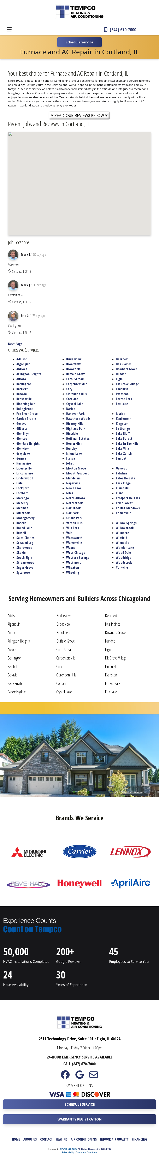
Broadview (73, 364)
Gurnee (21, 458)
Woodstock (124, 562)
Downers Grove (126, 369)
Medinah (22, 508)
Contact (46, 1139)
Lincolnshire (24, 473)
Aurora (21, 379)
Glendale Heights (28, 443)
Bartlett (22, 389)
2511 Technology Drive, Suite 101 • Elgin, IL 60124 (79, 1039)
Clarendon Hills (76, 394)
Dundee (121, 374)
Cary (69, 389)
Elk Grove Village (127, 384)
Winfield (121, 537)
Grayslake (23, 453)
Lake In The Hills (127, 443)
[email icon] (93, 1076)
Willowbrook (125, 528)
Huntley (71, 448)
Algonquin (23, 364)
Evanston (122, 394)
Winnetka (122, 542)
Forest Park (124, 399)
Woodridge (123, 557)
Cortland (72, 399)
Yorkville (122, 567)
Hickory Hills (74, 423)
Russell (21, 532)
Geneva (21, 423)
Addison (21, 359)
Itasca (70, 458)
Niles (69, 493)
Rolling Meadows (128, 508)
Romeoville (123, 513)
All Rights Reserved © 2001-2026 (94, 1149)
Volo (69, 532)
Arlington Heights (28, 374)
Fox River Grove (27, 413)
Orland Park (74, 518)
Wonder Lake (125, 547)
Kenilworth (123, 418)
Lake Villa (122, 448)
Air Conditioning (84, 1139)
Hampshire (23, 463)
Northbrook (74, 503)
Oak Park (72, 513)
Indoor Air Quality (114, 1139)
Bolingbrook (24, 408)
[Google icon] (79, 1076)
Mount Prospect (77, 473)
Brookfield (73, 369)
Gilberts (21, 428)
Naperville (73, 483)
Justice (120, 413)
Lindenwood (24, 478)
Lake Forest (124, 438)
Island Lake (74, 453)
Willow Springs (126, 523)
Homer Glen (74, 443)
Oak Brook (73, 508)
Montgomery (25, 518)
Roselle (21, 523)
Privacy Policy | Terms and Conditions (79, 1152)
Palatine (121, 473)
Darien (70, 408)
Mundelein (73, 478)
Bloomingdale (25, 403)
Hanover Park (75, 413)
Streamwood (25, 562)
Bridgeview (74, 359)
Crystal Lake (74, 403)
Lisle (19, 483)
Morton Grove (76, 468)
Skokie (21, 552)
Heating (61, 1139)
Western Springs (77, 557)
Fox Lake (122, 403)
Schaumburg (24, 542)
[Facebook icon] (65, 1076)
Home (16, 1139)
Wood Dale (123, 552)
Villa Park (72, 528)
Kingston (122, 423)
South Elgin (24, 557)
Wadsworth (74, 537)
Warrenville (74, 542)
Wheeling (72, 572)
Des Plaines (123, 364)
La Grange (123, 428)
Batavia (21, 394)
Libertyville (24, 468)
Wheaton (72, 567)
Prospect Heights (128, 498)
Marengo (22, 498)
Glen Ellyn (22, 433)
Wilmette (122, 532)
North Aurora (75, 498)
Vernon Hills (74, 523)
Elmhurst (122, 389)
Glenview (22, 448)
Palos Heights (125, 478)
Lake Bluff (123, 433)
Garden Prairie (26, 418)
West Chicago (75, 552)
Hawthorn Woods (78, 418)
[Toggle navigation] (9, 29)
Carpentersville (76, 384)
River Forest (124, 503)
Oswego (121, 468)
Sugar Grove (24, 567)
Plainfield (122, 488)
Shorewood (24, 547)
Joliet (70, 463)
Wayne (70, 547)
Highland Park (75, 428)
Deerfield (122, 359)
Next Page (15, 344)
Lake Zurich (124, 453)
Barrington (23, 384)
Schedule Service (80, 1104)
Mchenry (22, 503)
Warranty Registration (80, 1119)
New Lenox (73, 488)
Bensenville (24, 399)
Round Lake (24, 528)
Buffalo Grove (75, 374)
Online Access (68, 1148)
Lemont (121, 458)
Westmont (73, 562)
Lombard (22, 493)
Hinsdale (72, 433)
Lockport (22, 488)
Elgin (119, 379)
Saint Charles (25, 537)
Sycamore (23, 572)
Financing (139, 1139)
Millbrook (23, 513)
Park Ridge (123, 483)
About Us (30, 1139)
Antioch (21, 369)
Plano (120, 493)
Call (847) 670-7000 (79, 1064)
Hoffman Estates (78, 438)
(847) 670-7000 (122, 29)
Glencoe (21, 438)
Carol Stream (75, 379)
